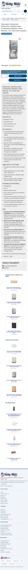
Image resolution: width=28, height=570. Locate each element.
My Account (14, 14)
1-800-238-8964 (8, 486)
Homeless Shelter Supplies (7, 534)
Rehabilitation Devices (6, 544)
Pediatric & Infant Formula (6, 548)
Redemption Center (5, 529)
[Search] (25, 11)
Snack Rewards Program (6, 525)
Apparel (2, 550)
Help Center (3, 511)
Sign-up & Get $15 (5, 526)
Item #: (3, 33)
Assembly (6, 267)
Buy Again (3, 497)
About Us (3, 509)
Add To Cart (17, 76)
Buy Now (17, 80)
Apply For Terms (4, 503)
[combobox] (4, 75)
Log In (5, 14)
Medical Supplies (4, 542)
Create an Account (5, 493)
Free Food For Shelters (6, 533)
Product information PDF (10, 266)
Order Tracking (4, 500)
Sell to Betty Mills (4, 515)
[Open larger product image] (13, 49)
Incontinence (4, 547)
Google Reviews (7, 519)
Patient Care (3, 545)
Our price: (5, 65)
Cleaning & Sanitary (5, 540)
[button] (2, 49)
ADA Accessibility (4, 517)
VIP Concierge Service (6, 514)
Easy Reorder (4, 498)
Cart (23, 14)
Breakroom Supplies (5, 552)
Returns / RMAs (4, 501)
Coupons (3, 531)
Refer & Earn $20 (4, 528)
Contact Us (3, 512)
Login (2, 492)
